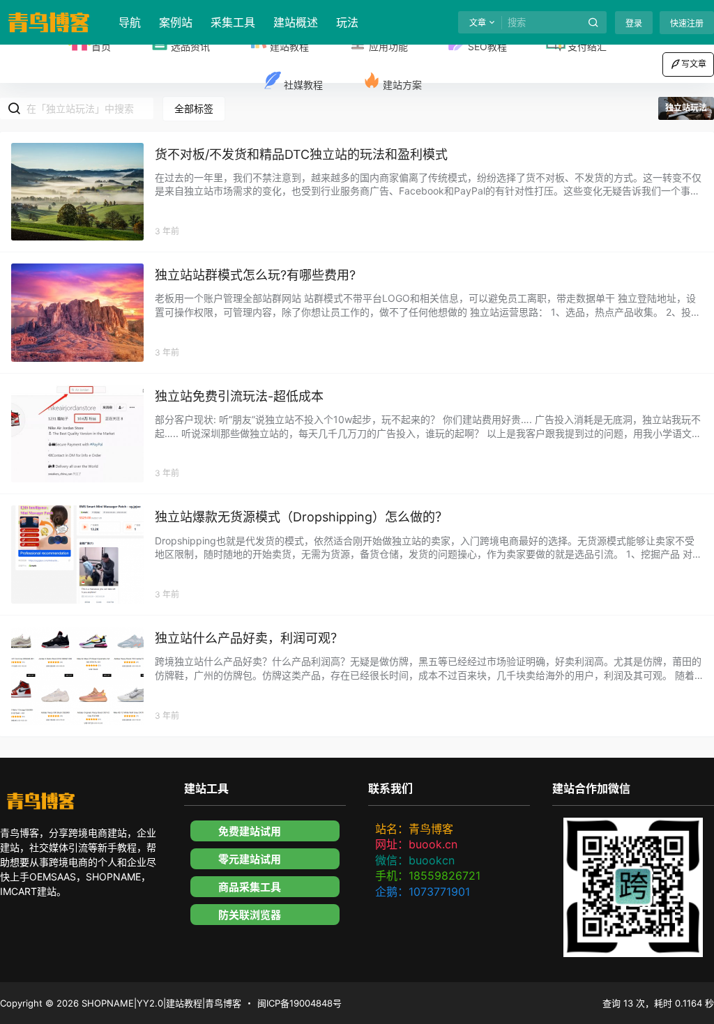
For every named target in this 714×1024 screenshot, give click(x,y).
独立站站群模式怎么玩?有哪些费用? (255, 275)
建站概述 (295, 22)
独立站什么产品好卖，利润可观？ (249, 638)
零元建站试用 (249, 859)
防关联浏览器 (249, 915)
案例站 (175, 22)
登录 (633, 23)
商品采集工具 (249, 887)
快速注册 (687, 23)
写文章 (693, 64)
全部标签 (193, 108)
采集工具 (233, 22)
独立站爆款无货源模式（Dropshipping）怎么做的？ (301, 517)
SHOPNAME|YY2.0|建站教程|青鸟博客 (160, 1003)
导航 (130, 22)
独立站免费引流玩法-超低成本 (239, 396)
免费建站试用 (249, 831)
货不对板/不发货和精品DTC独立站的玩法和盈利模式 (301, 154)
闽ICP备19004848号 (299, 1003)
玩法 (347, 22)
